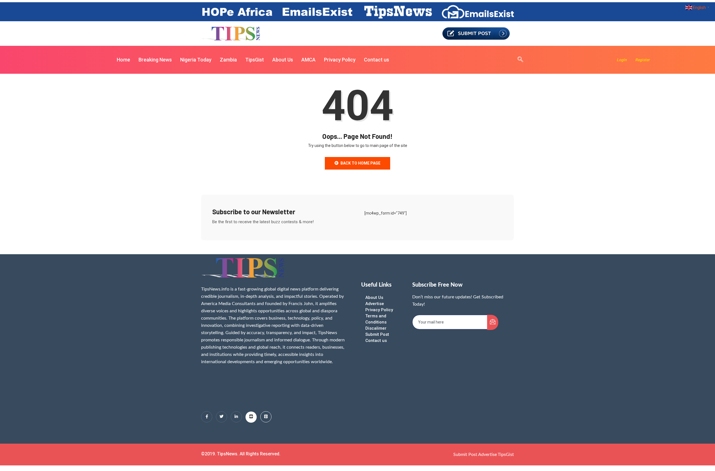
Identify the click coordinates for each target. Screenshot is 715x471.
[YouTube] (251, 417)
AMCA (308, 60)
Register (642, 60)
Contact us (376, 60)
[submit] (492, 322)
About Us (282, 60)
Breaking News (155, 60)
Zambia (228, 60)
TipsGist (254, 60)
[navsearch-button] (517, 59)
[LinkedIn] (236, 416)
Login (622, 60)
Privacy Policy (340, 60)
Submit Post (377, 334)
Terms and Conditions (376, 319)
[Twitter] (221, 416)
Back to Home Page (360, 163)
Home (123, 60)
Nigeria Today (195, 60)
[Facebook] (206, 416)
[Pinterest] (265, 416)
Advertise (374, 303)
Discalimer (376, 328)
